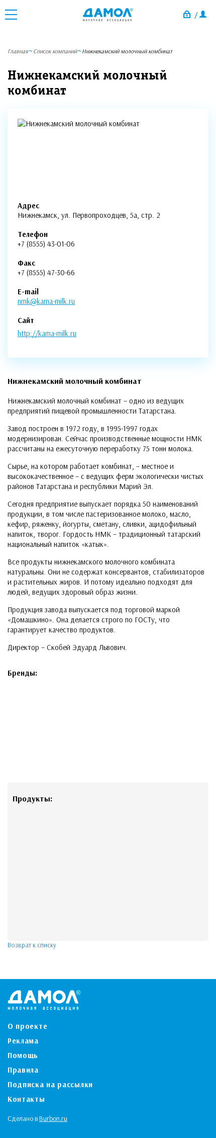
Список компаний (55, 51)
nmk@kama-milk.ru (46, 301)
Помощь (23, 1055)
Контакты (26, 1099)
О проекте (27, 1026)
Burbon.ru (53, 1118)
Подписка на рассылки (50, 1084)
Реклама (23, 1040)
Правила (23, 1070)
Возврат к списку (32, 945)
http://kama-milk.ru (47, 333)
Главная (18, 51)
